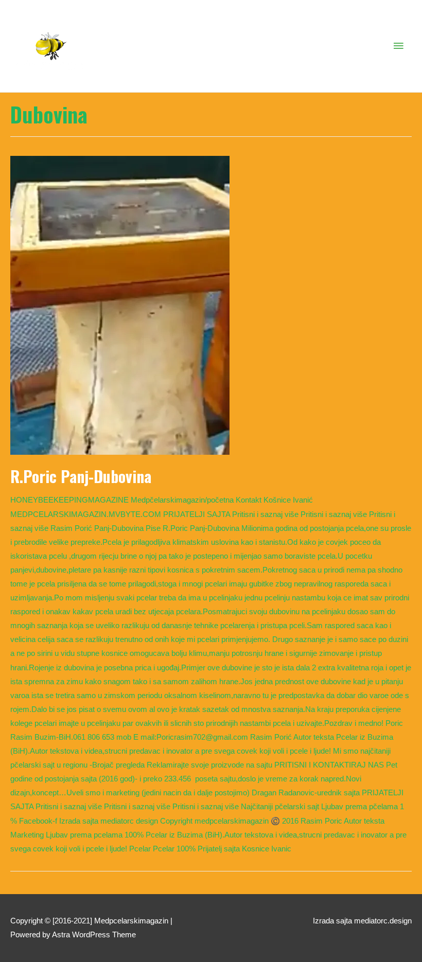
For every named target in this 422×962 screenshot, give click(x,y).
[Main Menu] (399, 46)
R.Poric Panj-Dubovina (80, 476)
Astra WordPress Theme (94, 935)
